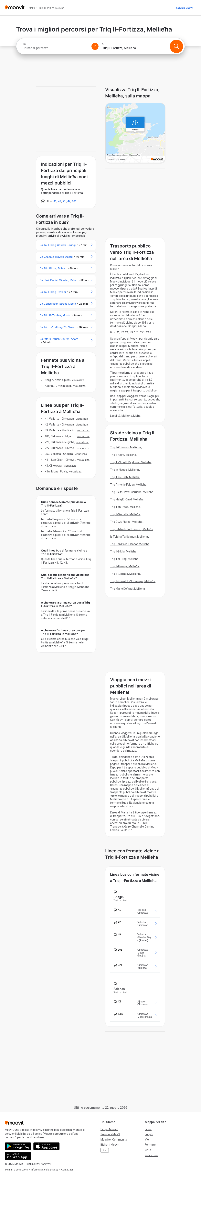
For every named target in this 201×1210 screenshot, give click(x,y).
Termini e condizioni (16, 1169)
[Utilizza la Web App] (18, 1156)
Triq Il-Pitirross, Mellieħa (125, 447)
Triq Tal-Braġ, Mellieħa (124, 558)
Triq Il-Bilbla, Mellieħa (123, 551)
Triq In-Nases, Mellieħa (124, 469)
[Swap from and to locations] (95, 46)
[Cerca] (176, 46)
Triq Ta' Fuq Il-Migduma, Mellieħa (130, 462)
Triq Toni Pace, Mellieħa (125, 506)
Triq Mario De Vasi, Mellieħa (127, 588)
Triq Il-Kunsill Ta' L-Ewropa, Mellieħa (132, 581)
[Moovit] (15, 7)
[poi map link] (135, 133)
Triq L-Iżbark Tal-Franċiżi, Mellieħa (131, 529)
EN (104, 1150)
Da (24, 44)
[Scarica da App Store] (46, 1146)
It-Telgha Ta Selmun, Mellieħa (129, 536)
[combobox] (55, 48)
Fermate (150, 1144)
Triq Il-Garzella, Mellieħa (125, 514)
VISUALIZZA (78, 379)
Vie (147, 1139)
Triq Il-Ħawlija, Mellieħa (124, 566)
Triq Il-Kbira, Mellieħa (123, 454)
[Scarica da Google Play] (18, 1146)
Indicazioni (151, 1155)
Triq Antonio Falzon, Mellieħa (128, 484)
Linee (148, 1129)
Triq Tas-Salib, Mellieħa (125, 477)
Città (148, 1150)
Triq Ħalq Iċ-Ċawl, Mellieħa (126, 499)
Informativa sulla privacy (44, 1169)
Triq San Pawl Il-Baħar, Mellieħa (129, 544)
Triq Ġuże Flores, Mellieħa (126, 521)
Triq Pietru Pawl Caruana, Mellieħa (131, 492)
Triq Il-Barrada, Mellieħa (125, 573)
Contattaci (67, 1169)
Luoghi (149, 1134)
